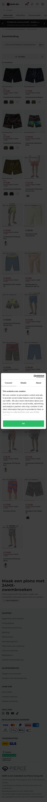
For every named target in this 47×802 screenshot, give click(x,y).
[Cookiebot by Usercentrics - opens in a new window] (33, 376)
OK (23, 424)
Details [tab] (24, 383)
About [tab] (38, 383)
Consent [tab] (8, 383)
